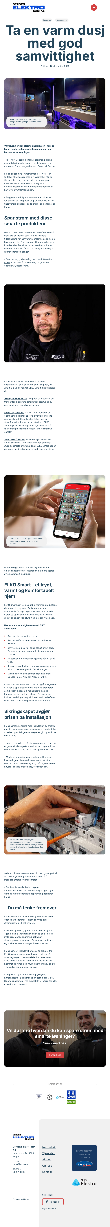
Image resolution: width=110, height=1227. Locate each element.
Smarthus (47, 20)
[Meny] (94, 7)
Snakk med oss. (55, 1043)
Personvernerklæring (21, 1199)
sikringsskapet (11, 419)
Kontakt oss (55, 1055)
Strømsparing (62, 20)
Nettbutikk (49, 1147)
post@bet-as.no (21, 1164)
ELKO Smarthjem (12, 605)
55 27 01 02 (19, 1172)
